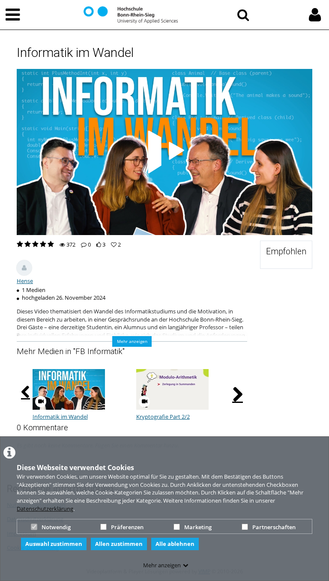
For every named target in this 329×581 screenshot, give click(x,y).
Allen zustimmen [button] (119, 544)
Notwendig (56, 527)
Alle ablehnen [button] (175, 544)
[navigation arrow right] (237, 394)
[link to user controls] (314, 14)
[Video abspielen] (164, 152)
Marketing (198, 527)
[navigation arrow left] (25, 392)
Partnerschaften (274, 527)
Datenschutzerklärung (45, 508)
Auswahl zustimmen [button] (53, 544)
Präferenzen (127, 527)
